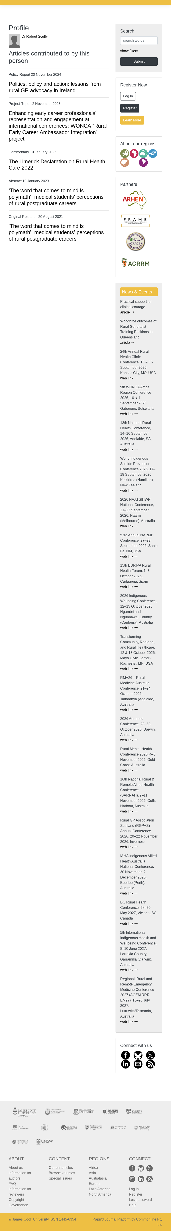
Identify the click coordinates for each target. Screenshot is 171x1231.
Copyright (16, 1200)
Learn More (132, 120)
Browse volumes (62, 1173)
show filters (129, 51)
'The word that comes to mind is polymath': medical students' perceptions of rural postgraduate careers (56, 232)
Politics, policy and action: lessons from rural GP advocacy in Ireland (55, 87)
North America (100, 1194)
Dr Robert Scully (35, 36)
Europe (94, 1184)
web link (127, 378)
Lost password (140, 1200)
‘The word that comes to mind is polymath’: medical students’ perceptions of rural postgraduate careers (56, 196)
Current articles (61, 1168)
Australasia (98, 1178)
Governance (18, 1205)
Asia (92, 1173)
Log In (128, 96)
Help (132, 1205)
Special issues (60, 1178)
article (125, 312)
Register (129, 108)
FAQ (12, 1184)
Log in (134, 1189)
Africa (93, 1168)
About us (16, 1168)
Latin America (99, 1189)
